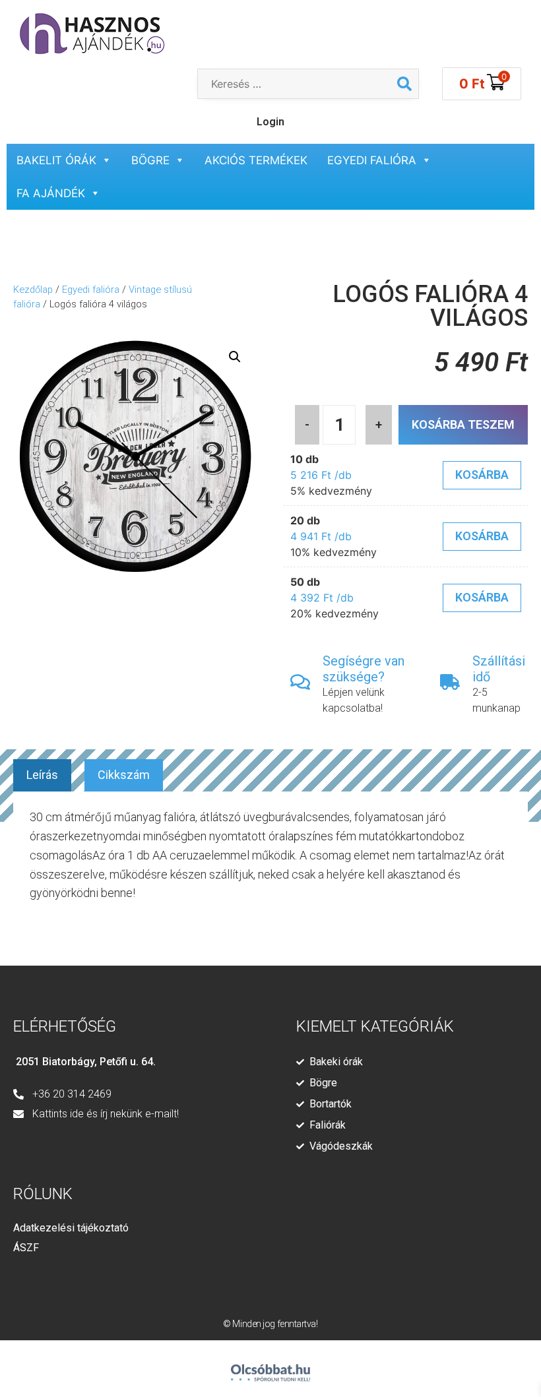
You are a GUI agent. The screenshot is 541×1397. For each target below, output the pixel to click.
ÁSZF (26, 1247)
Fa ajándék (50, 193)
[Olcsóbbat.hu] (270, 1367)
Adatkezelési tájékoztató (71, 1228)
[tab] (42, 775)
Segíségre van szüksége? (363, 669)
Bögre (150, 160)
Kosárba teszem (463, 424)
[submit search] (404, 84)
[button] (235, 357)
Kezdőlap (33, 289)
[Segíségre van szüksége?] (300, 682)
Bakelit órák (56, 160)
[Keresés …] (294, 83)
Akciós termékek (256, 160)
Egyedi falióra (371, 160)
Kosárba (482, 474)
